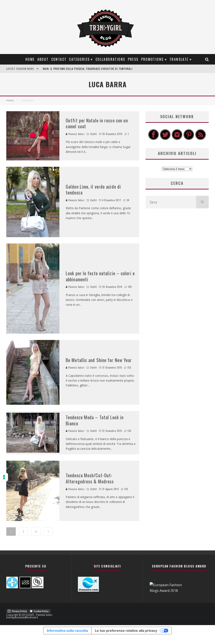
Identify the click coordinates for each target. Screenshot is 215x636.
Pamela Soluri (76, 134)
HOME (30, 59)
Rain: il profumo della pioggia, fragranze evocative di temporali (87, 68)
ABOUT (43, 59)
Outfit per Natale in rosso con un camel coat (97, 123)
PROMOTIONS (152, 59)
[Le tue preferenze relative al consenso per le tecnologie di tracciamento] (4, 477)
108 (129, 286)
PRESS (133, 59)
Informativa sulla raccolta (67, 630)
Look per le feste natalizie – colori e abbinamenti (100, 276)
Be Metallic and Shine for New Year (99, 360)
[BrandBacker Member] (37, 587)
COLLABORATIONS (110, 59)
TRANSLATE (179, 59)
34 (127, 200)
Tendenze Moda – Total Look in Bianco (94, 420)
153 (129, 367)
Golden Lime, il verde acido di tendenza (93, 189)
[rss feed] (200, 138)
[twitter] (165, 138)
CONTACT (59, 59)
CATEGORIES (79, 59)
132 (125, 489)
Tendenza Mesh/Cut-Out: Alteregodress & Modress (90, 478)
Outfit (93, 133)
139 (129, 430)
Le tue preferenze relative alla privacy (126, 630)
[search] (202, 202)
